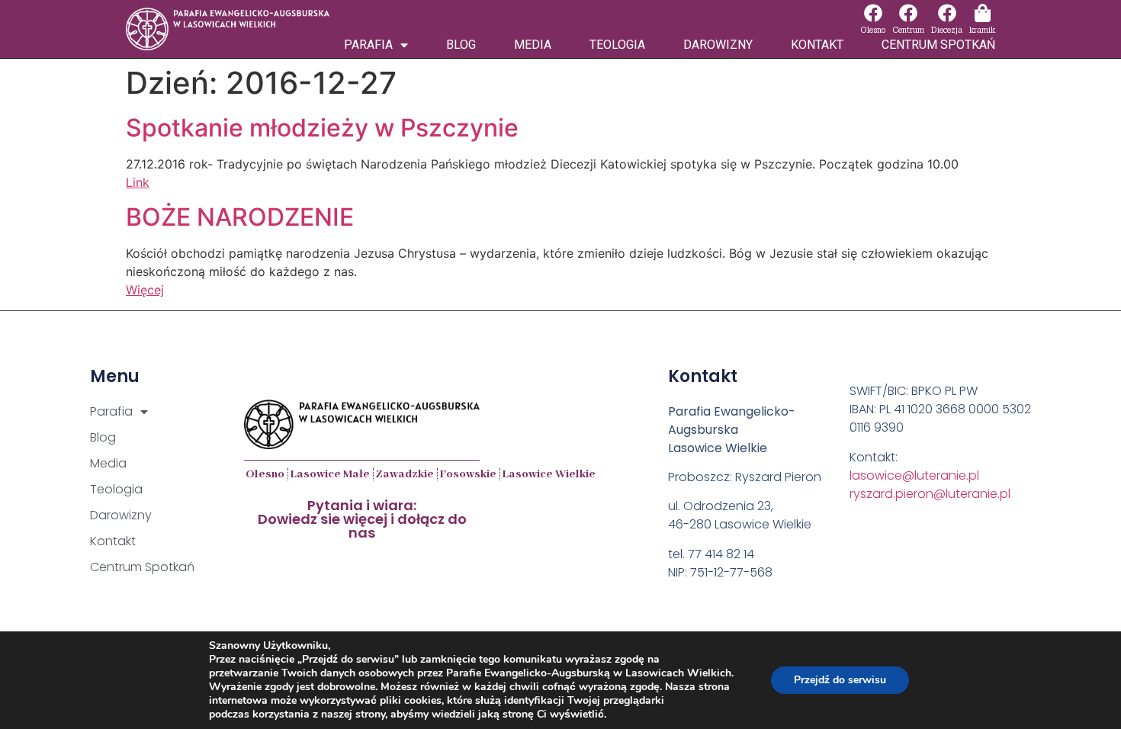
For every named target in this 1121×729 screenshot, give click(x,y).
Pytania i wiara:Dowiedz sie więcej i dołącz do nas (362, 519)
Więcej (145, 289)
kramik (982, 30)
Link (137, 182)
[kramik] (982, 13)
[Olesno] (873, 13)
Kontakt (817, 44)
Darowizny (718, 44)
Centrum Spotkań (938, 44)
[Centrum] (908, 13)
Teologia (617, 44)
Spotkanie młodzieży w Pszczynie (322, 128)
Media (532, 44)
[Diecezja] (947, 13)
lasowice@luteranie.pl (914, 475)
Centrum (908, 30)
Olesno (872, 30)
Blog (461, 44)
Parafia (368, 44)
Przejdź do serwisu (840, 680)
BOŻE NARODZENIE (240, 217)
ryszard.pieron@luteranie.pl (930, 494)
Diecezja (946, 30)
